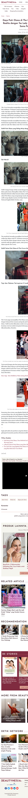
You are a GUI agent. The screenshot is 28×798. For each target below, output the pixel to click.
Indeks (6, 11)
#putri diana (5, 499)
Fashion (8, 16)
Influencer (17, 6)
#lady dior (12, 499)
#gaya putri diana (22, 499)
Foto (12, 9)
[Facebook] (6, 788)
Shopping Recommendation (16, 11)
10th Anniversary (8, 6)
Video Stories (6, 9)
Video (17, 9)
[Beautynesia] (9, 2)
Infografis (23, 9)
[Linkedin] (14, 788)
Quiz (23, 6)
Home (2, 16)
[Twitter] (9, 788)
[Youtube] (17, 788)
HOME (20, 2)
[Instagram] (11, 788)
